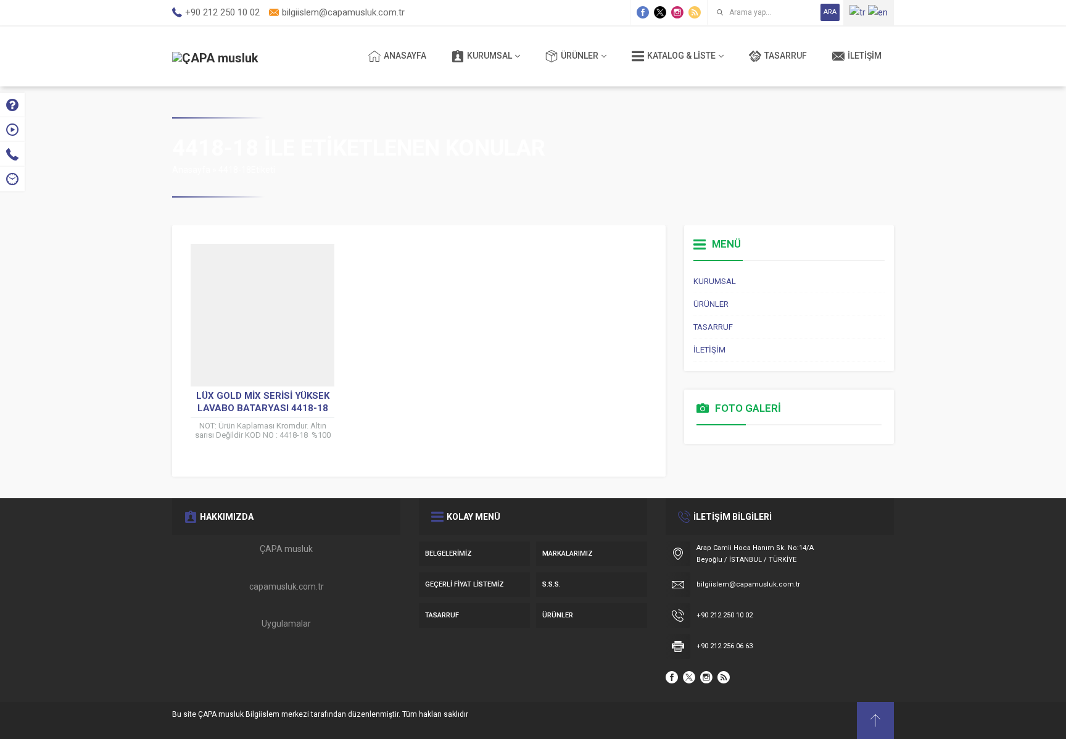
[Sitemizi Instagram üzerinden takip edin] (677, 12)
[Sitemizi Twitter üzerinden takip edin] (660, 12)
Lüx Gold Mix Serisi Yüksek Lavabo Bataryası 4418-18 (262, 402)
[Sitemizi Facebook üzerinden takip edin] (643, 12)
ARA (830, 12)
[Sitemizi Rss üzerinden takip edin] (694, 12)
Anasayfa (191, 170)
